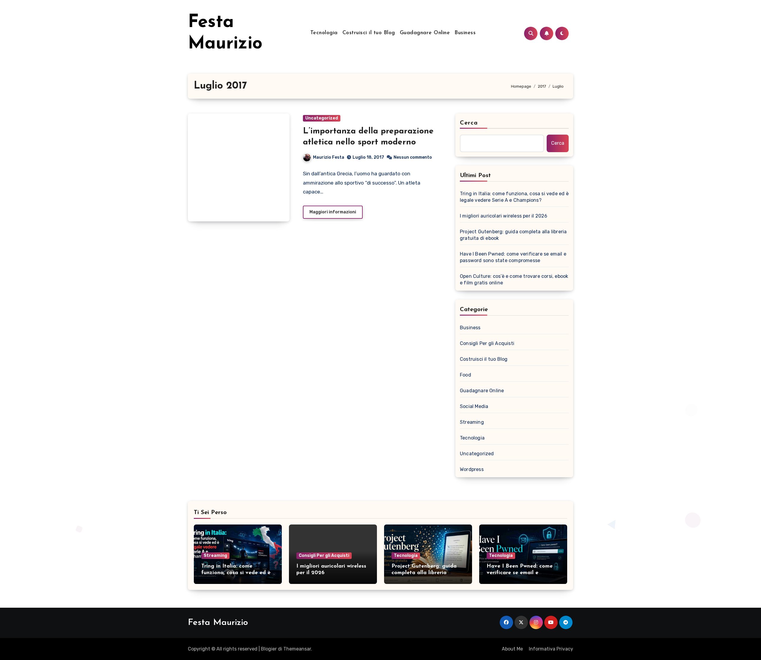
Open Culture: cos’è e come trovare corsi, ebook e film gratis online (514, 279)
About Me (512, 649)
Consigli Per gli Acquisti (487, 343)
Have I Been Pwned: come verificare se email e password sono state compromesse (513, 257)
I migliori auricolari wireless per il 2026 (503, 216)
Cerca (469, 123)
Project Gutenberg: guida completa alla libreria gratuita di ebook (513, 235)
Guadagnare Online (425, 33)
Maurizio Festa (328, 157)
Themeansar (297, 649)
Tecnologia (324, 33)
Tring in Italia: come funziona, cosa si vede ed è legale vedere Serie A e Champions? (514, 197)
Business (465, 33)
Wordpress (472, 469)
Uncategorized (321, 118)
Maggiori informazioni (332, 212)
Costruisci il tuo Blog (368, 33)
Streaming (472, 422)
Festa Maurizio (218, 622)
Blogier (269, 649)
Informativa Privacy (551, 649)
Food (465, 375)
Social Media (474, 406)
